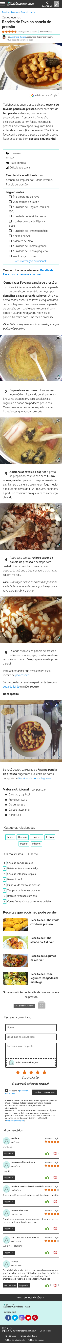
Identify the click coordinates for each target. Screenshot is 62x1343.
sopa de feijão (11, 686)
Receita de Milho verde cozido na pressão (44, 922)
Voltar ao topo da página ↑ (31, 1297)
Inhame (36, 844)
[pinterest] (35, 1318)
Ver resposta (10, 1285)
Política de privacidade (15, 1340)
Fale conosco (10, 1336)
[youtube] (28, 1318)
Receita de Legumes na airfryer (43, 958)
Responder (8, 1153)
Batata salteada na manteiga (22, 868)
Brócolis (22, 837)
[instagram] (21, 1318)
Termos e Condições (28, 1336)
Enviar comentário (44, 1092)
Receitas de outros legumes (34, 778)
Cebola (50, 837)
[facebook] (8, 1318)
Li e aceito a (16, 1092)
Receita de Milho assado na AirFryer (42, 940)
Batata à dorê (14, 879)
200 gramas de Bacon (26, 202)
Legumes (15, 12)
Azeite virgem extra (24, 256)
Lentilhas (36, 837)
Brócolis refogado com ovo (22, 896)
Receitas (5, 12)
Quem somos (45, 1331)
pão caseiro (22, 675)
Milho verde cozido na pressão (23, 885)
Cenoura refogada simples (21, 874)
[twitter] (15, 1318)
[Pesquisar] (57, 4)
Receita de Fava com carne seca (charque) (28, 272)
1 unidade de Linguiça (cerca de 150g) (29, 209)
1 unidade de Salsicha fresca (29, 216)
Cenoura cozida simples (20, 863)
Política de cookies (36, 1340)
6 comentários (46, 31)
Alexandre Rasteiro (18, 37)
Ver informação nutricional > (31, 261)
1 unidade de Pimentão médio (30, 231)
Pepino (24, 844)
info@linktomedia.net (15, 1120)
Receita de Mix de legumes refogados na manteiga (44, 978)
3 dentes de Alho (23, 241)
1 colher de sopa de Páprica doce (27, 223)
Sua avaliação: (30, 1078)
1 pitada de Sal (21, 236)
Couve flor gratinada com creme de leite (29, 901)
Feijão (10, 837)
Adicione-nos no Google (46, 95)
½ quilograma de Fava (26, 196)
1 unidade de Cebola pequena (30, 251)
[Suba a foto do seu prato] (41, 1005)
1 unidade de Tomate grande (30, 246)
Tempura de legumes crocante (23, 890)
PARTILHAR (47, 6)
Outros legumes (28, 12)
